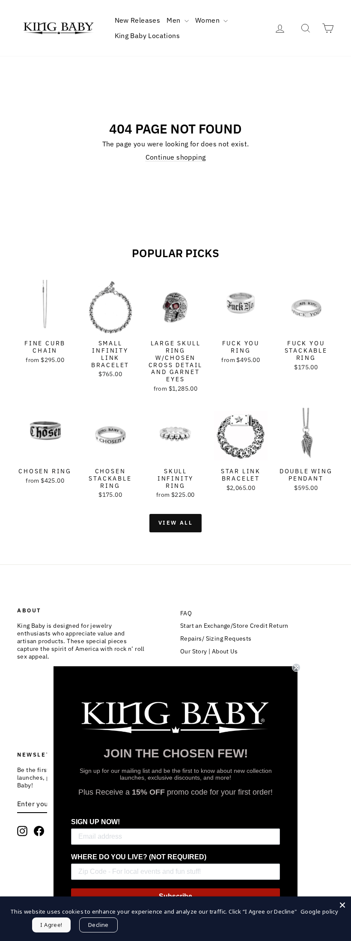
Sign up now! (95, 821)
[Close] (342, 905)
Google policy (319, 911)
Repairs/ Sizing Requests (216, 638)
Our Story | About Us (209, 651)
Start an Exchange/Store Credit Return (234, 625)
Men (174, 20)
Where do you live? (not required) (138, 857)
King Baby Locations (147, 35)
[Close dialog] (296, 667)
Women (208, 20)
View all (175, 522)
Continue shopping (176, 157)
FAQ (186, 613)
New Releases (138, 20)
